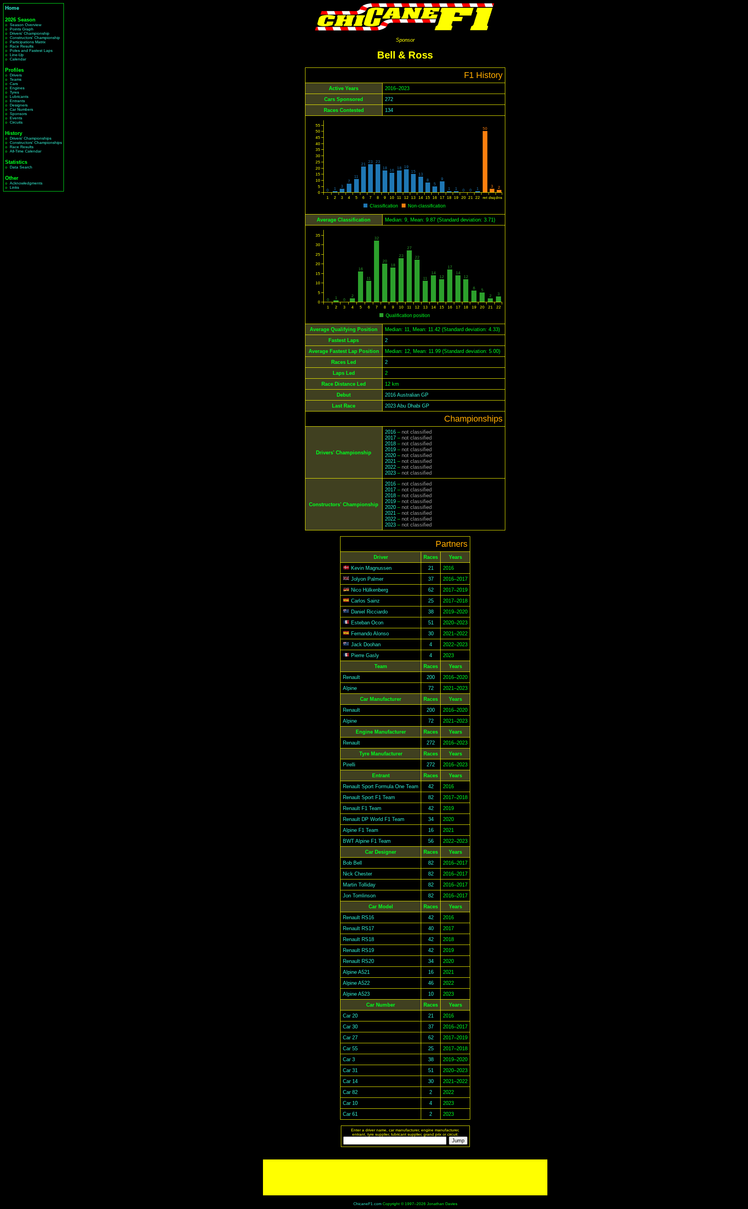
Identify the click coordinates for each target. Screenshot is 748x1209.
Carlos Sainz (365, 601)
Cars (14, 84)
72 (431, 688)
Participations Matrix (28, 42)
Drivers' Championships (30, 138)
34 (431, 819)
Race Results (22, 46)
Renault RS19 (358, 950)
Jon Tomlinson (359, 896)
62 (431, 590)
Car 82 (350, 1092)
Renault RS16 (358, 917)
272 (389, 99)
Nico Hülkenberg (369, 590)
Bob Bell (352, 863)
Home (12, 8)
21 (431, 568)
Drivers (16, 75)
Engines (17, 88)
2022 (390, 467)
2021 (390, 461)
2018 (390, 444)
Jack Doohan (366, 644)
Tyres (14, 92)
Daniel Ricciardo (369, 612)
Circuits (16, 122)
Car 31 (350, 1070)
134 (389, 110)
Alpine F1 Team (360, 830)
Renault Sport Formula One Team (380, 786)
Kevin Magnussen (371, 568)
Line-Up (17, 55)
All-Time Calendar (25, 151)
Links (14, 187)
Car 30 (350, 1027)
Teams (15, 79)
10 (431, 994)
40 (431, 928)
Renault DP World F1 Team (373, 819)
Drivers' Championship (29, 33)
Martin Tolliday (359, 885)
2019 (390, 449)
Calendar (18, 59)
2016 (390, 432)
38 (431, 612)
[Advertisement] (405, 1177)
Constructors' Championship (35, 37)
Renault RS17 (358, 928)
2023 (390, 473)
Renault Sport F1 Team (369, 797)
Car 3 (349, 1059)
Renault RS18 (358, 939)
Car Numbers (21, 109)
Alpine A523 (356, 994)
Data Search (21, 167)
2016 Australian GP (407, 395)
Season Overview (25, 25)
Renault (351, 677)
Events (16, 118)
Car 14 (350, 1081)
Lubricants (19, 96)
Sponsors (18, 114)
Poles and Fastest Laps (31, 50)
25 (431, 601)
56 (431, 841)
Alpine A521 (356, 972)
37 (431, 579)
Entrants (17, 101)
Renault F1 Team (362, 808)
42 (431, 786)
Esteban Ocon (367, 623)
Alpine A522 (356, 983)
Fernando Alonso (370, 633)
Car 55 (350, 1048)
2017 (390, 438)
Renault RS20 (358, 961)
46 (431, 983)
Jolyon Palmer (367, 579)
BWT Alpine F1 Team (367, 841)
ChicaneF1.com (367, 1204)
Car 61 (350, 1114)
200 (431, 677)
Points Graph (22, 29)
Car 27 (350, 1038)
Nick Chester (357, 874)
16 (431, 830)
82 (431, 797)
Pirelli (349, 765)
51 (431, 623)
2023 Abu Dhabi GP (407, 406)
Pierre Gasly (365, 655)
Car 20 (350, 1016)
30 (431, 633)
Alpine (350, 688)
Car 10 (350, 1103)
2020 (390, 455)
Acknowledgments (26, 183)
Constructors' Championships (36, 142)
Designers (19, 105)
